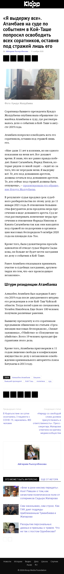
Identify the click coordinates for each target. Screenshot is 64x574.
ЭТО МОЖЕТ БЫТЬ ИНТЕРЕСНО (21, 479)
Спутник (54, 561)
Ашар (29, 564)
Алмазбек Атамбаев (21, 377)
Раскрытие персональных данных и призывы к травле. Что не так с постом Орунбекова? (40, 528)
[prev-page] (5, 539)
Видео (28, 561)
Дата (36, 561)
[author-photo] (32, 459)
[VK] (20, 58)
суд (49, 381)
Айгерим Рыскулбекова (17, 51)
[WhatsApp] (35, 58)
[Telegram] (28, 58)
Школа (44, 561)
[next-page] (10, 539)
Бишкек (37, 377)
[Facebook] (6, 58)
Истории (18, 561)
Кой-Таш (29, 381)
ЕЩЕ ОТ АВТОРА (49, 479)
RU (36, 564)
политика (41, 381)
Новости (7, 561)
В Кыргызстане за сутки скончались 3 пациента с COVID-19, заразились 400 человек (17, 418)
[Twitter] (13, 58)
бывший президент (13, 381)
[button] (5, 4)
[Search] (59, 4)
